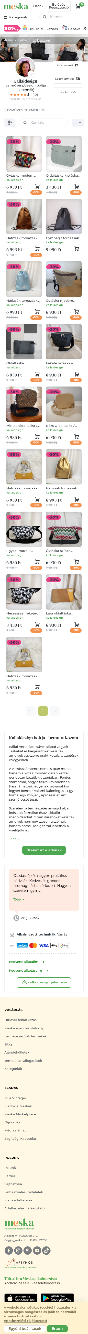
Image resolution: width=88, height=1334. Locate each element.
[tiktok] (46, 1250)
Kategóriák (13, 1069)
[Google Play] (20, 1298)
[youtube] (37, 1250)
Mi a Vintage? (15, 1098)
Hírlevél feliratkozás (20, 1020)
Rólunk (10, 1168)
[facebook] (8, 1250)
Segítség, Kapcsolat (20, 1138)
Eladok (38, 6)
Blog (8, 1044)
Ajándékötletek (16, 1052)
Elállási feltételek (18, 1200)
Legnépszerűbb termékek (25, 1036)
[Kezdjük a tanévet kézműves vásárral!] (12, 28)
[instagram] (18, 1250)
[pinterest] (27, 1250)
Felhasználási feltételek (23, 1192)
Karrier (9, 1176)
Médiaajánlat (15, 1130)
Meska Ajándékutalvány (24, 1028)
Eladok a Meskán (18, 1106)
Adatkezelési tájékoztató (24, 1208)
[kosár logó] (78, 6)
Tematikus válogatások (23, 1061)
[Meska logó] (16, 6)
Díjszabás (12, 1122)
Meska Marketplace (20, 1114)
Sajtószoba (13, 1184)
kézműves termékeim (24, 110)
